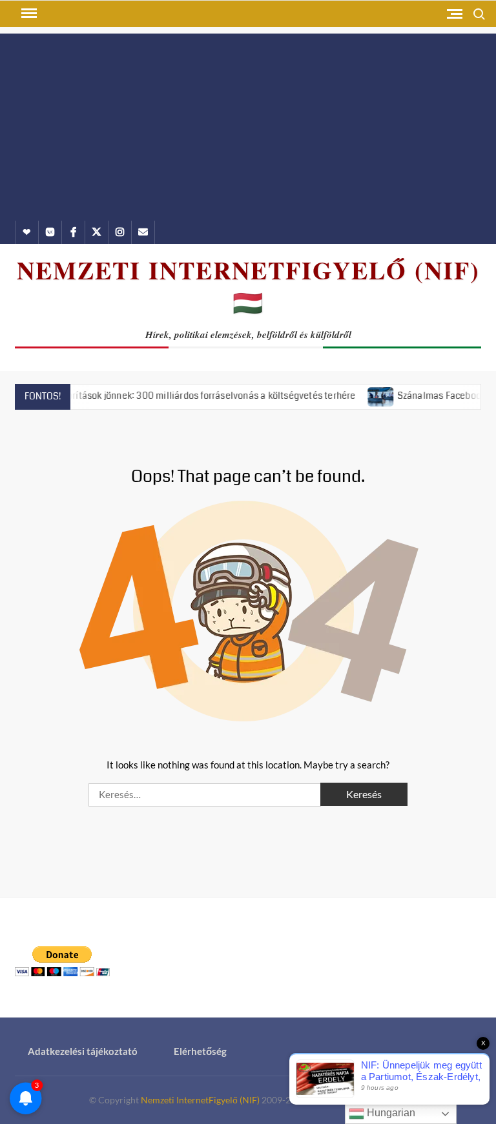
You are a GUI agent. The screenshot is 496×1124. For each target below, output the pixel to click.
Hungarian (389, 1112)
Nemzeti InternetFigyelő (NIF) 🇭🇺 (248, 286)
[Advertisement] (248, 124)
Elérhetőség (200, 1051)
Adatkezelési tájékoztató (83, 1051)
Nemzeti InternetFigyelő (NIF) (200, 1099)
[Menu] (28, 13)
